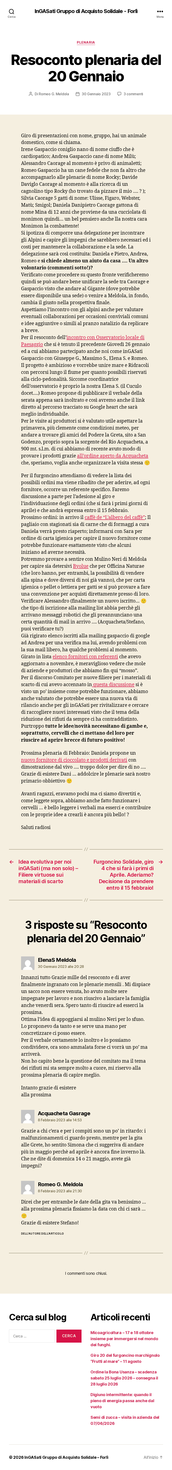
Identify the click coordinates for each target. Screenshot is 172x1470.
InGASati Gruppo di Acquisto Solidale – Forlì (66, 1457)
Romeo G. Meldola (54, 94)
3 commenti (133, 94)
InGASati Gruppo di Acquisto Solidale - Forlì (86, 11)
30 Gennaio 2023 (96, 94)
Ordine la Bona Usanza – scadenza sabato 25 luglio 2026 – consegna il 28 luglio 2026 (124, 1378)
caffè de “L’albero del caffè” (115, 517)
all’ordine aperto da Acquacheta (112, 456)
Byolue (80, 566)
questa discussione (113, 685)
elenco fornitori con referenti (85, 657)
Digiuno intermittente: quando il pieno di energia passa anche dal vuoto (122, 1400)
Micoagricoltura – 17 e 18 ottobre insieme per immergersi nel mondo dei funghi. (124, 1338)
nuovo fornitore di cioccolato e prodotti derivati (74, 760)
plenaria (86, 42)
